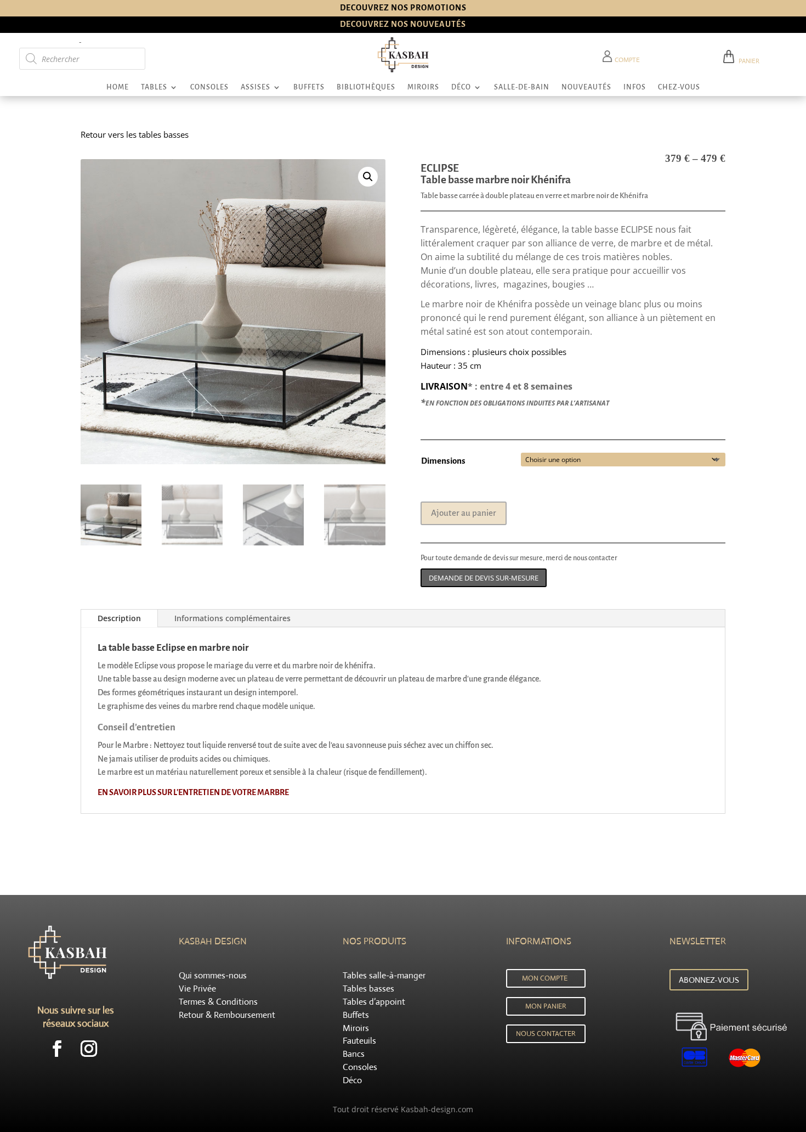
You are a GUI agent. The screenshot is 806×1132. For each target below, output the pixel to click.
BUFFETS (309, 87)
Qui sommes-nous (213, 975)
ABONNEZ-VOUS (709, 980)
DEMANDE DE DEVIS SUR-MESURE (483, 578)
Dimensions (443, 460)
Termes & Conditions (218, 1001)
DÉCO (461, 87)
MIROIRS (423, 87)
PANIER (747, 61)
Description (119, 618)
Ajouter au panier (463, 512)
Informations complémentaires (232, 618)
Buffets (356, 1015)
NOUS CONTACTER (546, 1033)
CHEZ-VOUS (679, 87)
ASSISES (255, 87)
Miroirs (356, 1028)
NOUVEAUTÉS (586, 87)
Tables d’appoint (374, 1001)
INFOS (634, 87)
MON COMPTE (544, 978)
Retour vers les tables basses (135, 134)
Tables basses (368, 988)
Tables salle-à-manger (384, 975)
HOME (117, 87)
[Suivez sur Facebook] (57, 1048)
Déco (352, 1080)
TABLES (154, 87)
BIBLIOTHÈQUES (366, 87)
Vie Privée (197, 988)
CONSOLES (209, 87)
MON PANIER (545, 1006)
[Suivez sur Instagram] (88, 1048)
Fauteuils (359, 1040)
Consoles (360, 1067)
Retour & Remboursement (227, 1015)
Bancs (354, 1054)
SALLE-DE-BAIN (521, 87)
